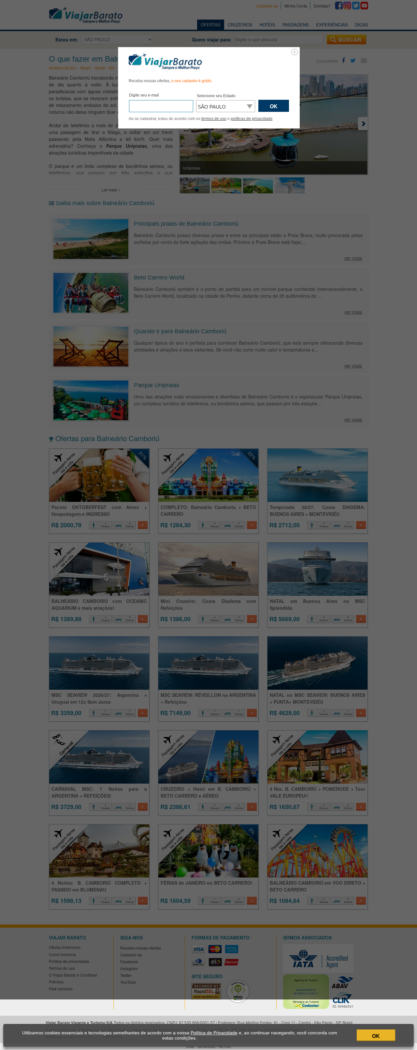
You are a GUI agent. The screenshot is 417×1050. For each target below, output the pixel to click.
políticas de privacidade (252, 118)
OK (376, 1036)
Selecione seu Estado (216, 96)
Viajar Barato (165, 61)
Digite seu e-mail (144, 95)
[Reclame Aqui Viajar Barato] (240, 1001)
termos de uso (213, 118)
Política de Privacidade (214, 1032)
